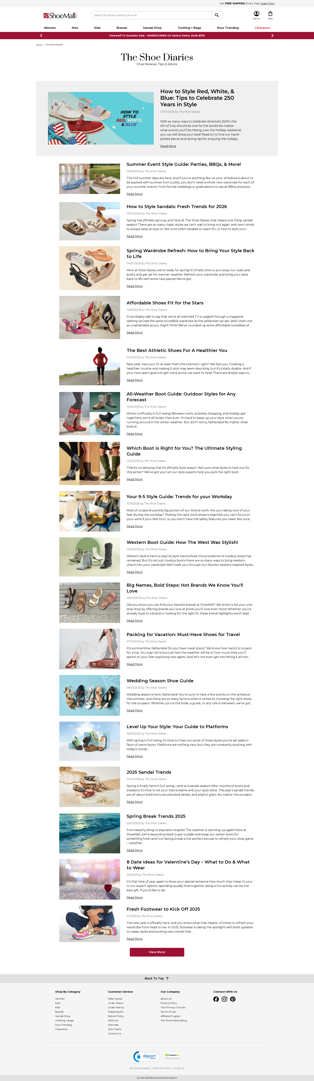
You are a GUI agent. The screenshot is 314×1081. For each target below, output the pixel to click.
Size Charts (114, 1029)
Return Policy (116, 1016)
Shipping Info (115, 1011)
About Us (166, 998)
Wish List (113, 1020)
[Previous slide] (41, 35)
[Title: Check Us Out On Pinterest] (233, 999)
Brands (122, 28)
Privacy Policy (169, 1003)
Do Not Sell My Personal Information (157, 1077)
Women (50, 28)
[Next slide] (272, 35)
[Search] (217, 15)
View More (157, 952)
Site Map (113, 1024)
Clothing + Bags (189, 28)
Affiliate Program (170, 1016)
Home (39, 44)
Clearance (262, 28)
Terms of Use (168, 1011)
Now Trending (228, 28)
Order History (116, 1007)
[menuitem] (50, 28)
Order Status (115, 1003)
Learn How (267, 3)
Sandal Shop (152, 28)
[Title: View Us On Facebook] (216, 999)
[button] (147, 1056)
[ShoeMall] (60, 15)
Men (75, 28)
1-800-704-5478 (161, 1068)
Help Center (115, 998)
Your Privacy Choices (173, 1007)
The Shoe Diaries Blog (174, 1020)
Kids (97, 28)
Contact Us (114, 1033)
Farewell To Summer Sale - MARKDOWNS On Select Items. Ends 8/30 (157, 35)
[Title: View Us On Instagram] (224, 999)
